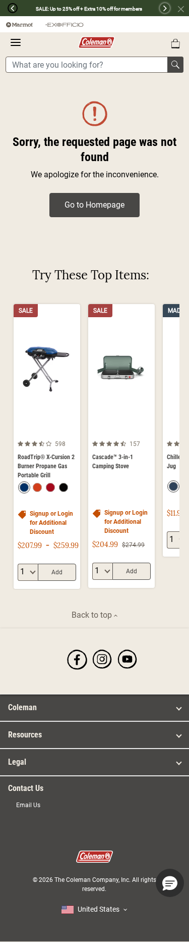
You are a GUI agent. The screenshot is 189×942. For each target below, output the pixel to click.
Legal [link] (17, 762)
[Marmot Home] (19, 24)
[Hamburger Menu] (16, 42)
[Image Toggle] (71, 428)
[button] (9, 8)
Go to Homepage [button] (94, 205)
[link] (77, 659)
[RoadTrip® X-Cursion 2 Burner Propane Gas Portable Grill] (47, 446)
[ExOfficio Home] (64, 24)
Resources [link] (25, 734)
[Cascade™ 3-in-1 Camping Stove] (121, 446)
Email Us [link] (28, 805)
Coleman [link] (22, 707)
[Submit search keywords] (175, 65)
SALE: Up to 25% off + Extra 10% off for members (89, 9)
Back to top (93, 615)
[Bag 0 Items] (175, 43)
